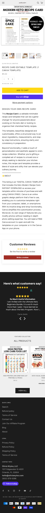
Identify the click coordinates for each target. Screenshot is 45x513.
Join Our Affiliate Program (13, 423)
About (4, 432)
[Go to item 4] (25, 56)
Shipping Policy (9, 451)
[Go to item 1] (5, 56)
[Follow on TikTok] (30, 491)
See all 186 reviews (21, 290)
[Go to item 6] (38, 56)
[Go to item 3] (18, 56)
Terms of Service (9, 415)
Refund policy (8, 411)
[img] (22, 287)
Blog (4, 427)
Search (5, 407)
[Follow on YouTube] (25, 491)
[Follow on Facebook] (3, 491)
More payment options (22, 102)
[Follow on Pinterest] (19, 491)
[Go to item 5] (32, 56)
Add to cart (23, 90)
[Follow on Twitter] (9, 491)
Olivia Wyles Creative (10, 63)
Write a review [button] (22, 257)
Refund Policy (8, 447)
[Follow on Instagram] (14, 491)
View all (22, 391)
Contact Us (7, 419)
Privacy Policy (8, 443)
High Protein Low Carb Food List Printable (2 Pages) (15, 377)
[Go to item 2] (12, 56)
